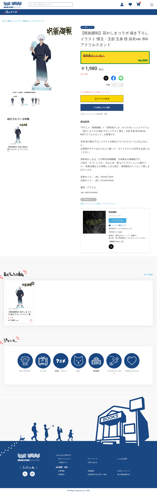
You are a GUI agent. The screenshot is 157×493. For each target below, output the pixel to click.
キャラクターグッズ (36, 21)
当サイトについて (64, 459)
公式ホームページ (123, 471)
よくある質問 (122, 459)
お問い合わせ (92, 462)
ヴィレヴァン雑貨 (19, 21)
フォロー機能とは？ (118, 225)
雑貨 (9, 21)
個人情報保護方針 (123, 474)
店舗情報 (91, 471)
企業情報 (61, 471)
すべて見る (148, 274)
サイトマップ (92, 459)
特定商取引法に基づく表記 (97, 474)
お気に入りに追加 (103, 107)
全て (4, 21)
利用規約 (61, 474)
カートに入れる (103, 99)
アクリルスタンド (109, 204)
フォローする (117, 220)
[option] (41, 60)
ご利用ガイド (63, 462)
